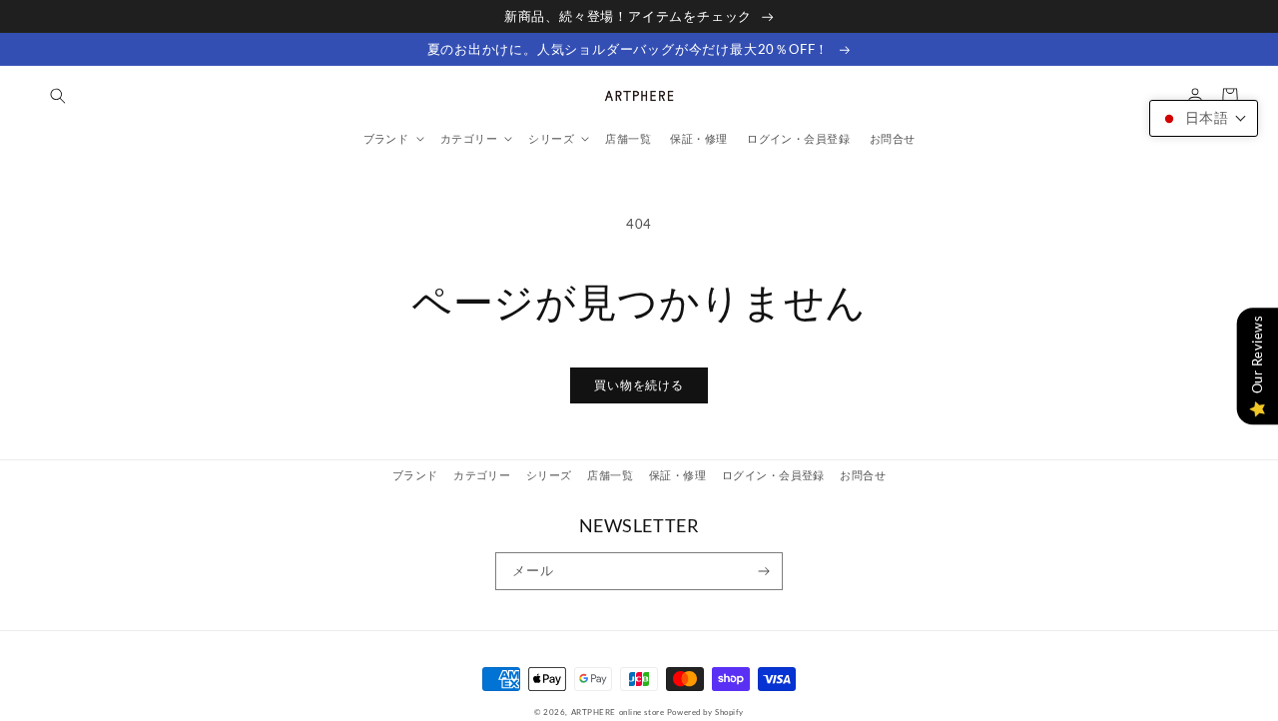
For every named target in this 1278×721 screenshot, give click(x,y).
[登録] (764, 571)
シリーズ (549, 474)
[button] (57, 95)
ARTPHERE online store (618, 712)
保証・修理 (677, 474)
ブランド (415, 474)
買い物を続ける (639, 384)
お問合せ (863, 474)
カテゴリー (481, 474)
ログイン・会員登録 (773, 474)
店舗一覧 (610, 474)
